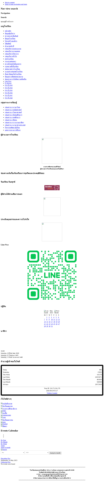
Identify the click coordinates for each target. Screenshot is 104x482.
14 (45, 322)
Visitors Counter (52, 393)
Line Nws (8, 81)
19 (56, 322)
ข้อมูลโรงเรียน (10, 38)
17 (52, 322)
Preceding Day (5, 458)
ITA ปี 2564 (8, 88)
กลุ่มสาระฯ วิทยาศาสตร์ (13, 112)
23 (49, 324)
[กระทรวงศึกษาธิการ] (9, 409)
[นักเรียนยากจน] (7, 420)
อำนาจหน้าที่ (9, 46)
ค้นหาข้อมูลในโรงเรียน (13, 74)
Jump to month (5, 447)
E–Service (8, 83)
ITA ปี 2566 (8, 93)
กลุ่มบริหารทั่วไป (11, 56)
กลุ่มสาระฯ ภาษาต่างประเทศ (15, 125)
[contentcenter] (6, 415)
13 (59, 319)
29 (47, 326)
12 (56, 319)
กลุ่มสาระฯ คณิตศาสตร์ (13, 110)
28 (45, 326)
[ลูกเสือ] (4, 413)
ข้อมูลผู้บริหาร (10, 33)
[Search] (4, 449)
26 (56, 324)
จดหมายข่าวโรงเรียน (12, 69)
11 (54, 319)
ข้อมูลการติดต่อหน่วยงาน (14, 76)
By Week (4, 444)
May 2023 (51, 312)
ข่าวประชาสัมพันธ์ (11, 36)
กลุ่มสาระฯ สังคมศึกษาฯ (13, 115)
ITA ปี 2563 (8, 85)
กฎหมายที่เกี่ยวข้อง (11, 66)
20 (59, 322)
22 (47, 324)
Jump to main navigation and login (16, 4)
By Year (3, 440)
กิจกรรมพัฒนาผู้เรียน (12, 127)
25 (54, 324)
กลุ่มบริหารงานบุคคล (12, 51)
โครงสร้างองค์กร (11, 41)
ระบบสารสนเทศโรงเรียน (13, 71)
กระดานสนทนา (10, 61)
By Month (4, 442)
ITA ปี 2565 (8, 90)
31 (52, 326)
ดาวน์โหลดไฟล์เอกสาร (13, 64)
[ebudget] (4, 424)
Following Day (6, 462)
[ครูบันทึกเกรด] (6, 403)
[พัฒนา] (4, 426)
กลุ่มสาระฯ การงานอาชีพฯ (14, 122)
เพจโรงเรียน (9, 59)
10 (52, 319)
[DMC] (3, 411)
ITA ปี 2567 (8, 95)
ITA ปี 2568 (8, 98)
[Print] (5, 435)
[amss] (3, 422)
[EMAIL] (5, 437)
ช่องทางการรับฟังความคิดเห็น (15, 79)
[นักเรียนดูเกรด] (6, 406)
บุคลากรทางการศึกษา (13, 130)
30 (49, 326)
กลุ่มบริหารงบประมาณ (13, 49)
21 (45, 324)
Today (3, 446)
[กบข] (3, 417)
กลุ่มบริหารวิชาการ (12, 54)
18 (54, 322)
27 (59, 324)
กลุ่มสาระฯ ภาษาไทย (12, 107)
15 (47, 322)
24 (52, 324)
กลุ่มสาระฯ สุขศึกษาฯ (12, 117)
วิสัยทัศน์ (8, 43)
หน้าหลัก (8, 31)
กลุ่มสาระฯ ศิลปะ (11, 120)
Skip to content (10, 2)
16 (49, 322)
